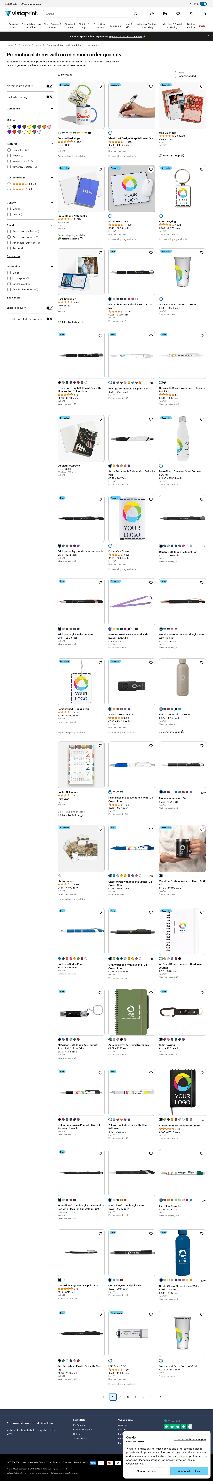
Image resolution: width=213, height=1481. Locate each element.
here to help (28, 1430)
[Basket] (204, 13)
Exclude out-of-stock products (25, 319)
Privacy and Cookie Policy (39, 1462)
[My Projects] (165, 13)
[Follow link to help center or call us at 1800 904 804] (152, 13)
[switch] (200, 4)
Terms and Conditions (62, 1462)
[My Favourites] (178, 13)
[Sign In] (191, 13)
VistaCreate (11, 3)
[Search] (136, 14)
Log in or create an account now (125, 36)
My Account (79, 1425)
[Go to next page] (160, 1397)
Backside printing (17, 97)
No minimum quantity (20, 85)
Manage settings (146, 1470)
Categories (13, 108)
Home (10, 45)
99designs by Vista (31, 3)
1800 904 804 (13, 1462)
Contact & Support (83, 1429)
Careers (122, 1429)
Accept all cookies (189, 1470)
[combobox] (89, 14)
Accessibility (80, 1438)
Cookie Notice (134, 1463)
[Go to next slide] (208, 36)
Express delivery (16, 307)
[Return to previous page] (103, 1397)
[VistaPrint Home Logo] (21, 13)
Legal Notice (79, 1462)
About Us (123, 1425)
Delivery (77, 1434)
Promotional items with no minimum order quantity (72, 45)
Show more (13, 256)
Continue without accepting (190, 1439)
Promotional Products (30, 45)
